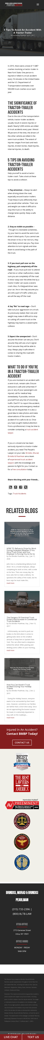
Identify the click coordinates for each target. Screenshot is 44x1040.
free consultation (19, 469)
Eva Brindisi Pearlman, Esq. (18, 556)
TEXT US (33, 1037)
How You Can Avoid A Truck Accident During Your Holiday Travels (19, 686)
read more (10, 583)
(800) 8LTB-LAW (22, 913)
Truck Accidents (19, 493)
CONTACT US (22, 742)
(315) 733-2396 (21, 909)
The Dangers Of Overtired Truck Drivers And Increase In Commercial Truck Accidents (22, 619)
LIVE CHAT (11, 1037)
